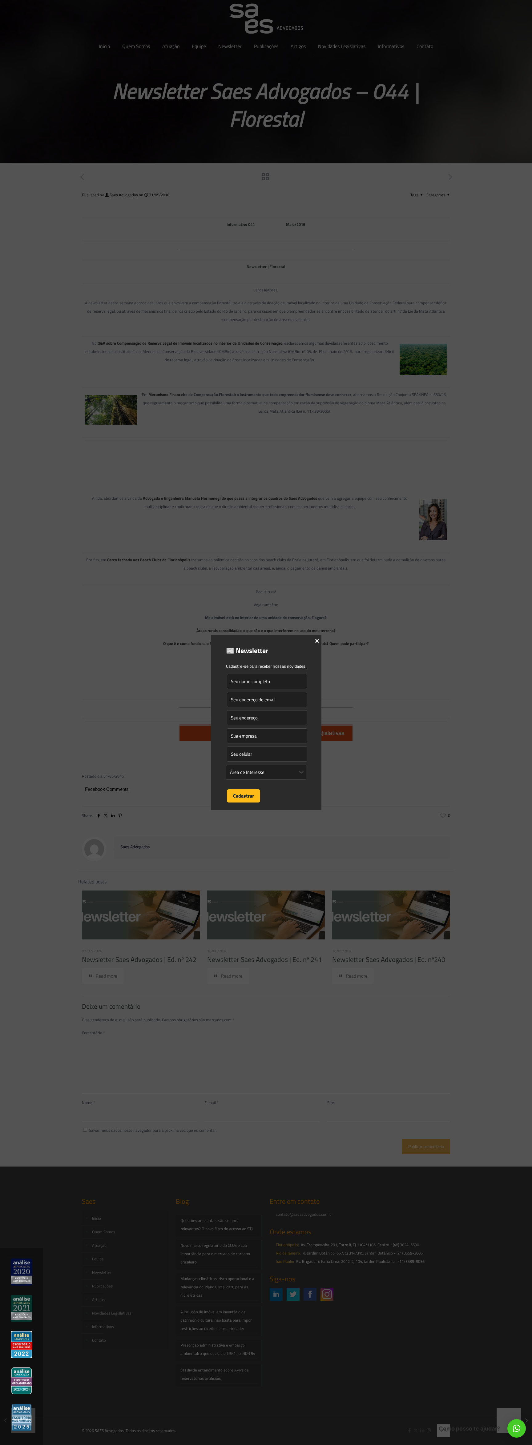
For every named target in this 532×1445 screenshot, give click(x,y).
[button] (516, 1428)
